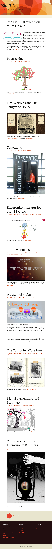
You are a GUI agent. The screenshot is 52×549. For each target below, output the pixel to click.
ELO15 (26, 150)
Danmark (24, 405)
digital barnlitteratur (30, 405)
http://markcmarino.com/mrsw (14, 138)
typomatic (30, 150)
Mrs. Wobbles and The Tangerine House (26, 110)
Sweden (8, 215)
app (20, 353)
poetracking (27, 61)
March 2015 (21, 532)
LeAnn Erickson (31, 353)
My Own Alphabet (19, 295)
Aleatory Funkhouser (24, 297)
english (26, 353)
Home (2, 16)
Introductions (9, 16)
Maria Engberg (34, 214)
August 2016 (21, 526)
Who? (21, 16)
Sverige (39, 214)
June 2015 (21, 530)
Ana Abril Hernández (24, 252)
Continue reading (11, 93)
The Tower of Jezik (19, 250)
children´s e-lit (22, 61)
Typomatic (14, 147)
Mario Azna (13, 254)
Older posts (14, 516)
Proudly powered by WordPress (26, 546)
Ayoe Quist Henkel (26, 448)
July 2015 (21, 528)
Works (15, 16)
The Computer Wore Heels (25, 350)
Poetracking (15, 59)
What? (26, 16)
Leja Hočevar (36, 252)
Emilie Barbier (30, 252)
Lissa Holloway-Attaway (27, 214)
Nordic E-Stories (18, 49)
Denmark (38, 448)
